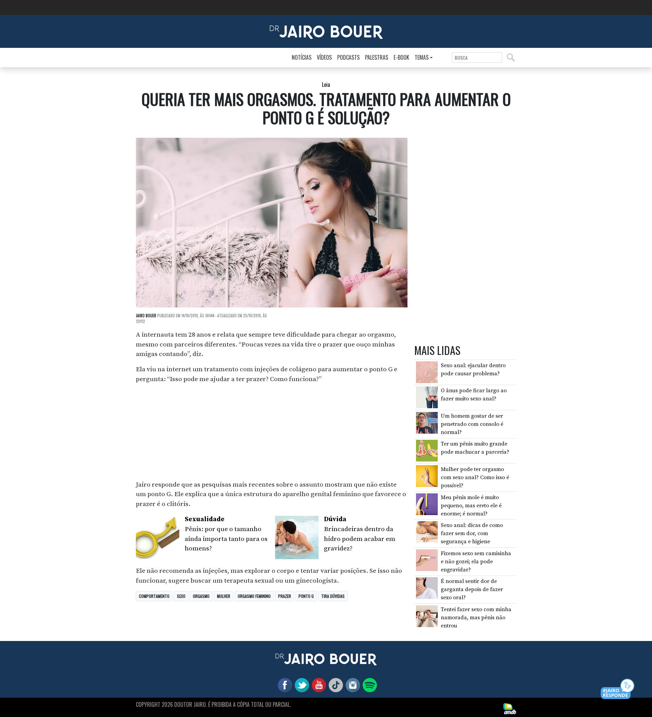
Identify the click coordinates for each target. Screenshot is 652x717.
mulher (223, 596)
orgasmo (201, 596)
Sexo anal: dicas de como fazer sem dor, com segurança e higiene (472, 533)
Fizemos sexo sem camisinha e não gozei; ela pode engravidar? (476, 561)
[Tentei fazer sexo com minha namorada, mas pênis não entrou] (427, 615)
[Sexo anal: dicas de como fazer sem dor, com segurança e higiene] (427, 531)
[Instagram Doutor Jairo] (351, 684)
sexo (181, 596)
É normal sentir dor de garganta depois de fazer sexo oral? (472, 589)
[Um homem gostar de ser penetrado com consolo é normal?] (427, 422)
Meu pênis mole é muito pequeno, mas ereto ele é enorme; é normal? (471, 505)
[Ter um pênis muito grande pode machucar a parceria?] (427, 450)
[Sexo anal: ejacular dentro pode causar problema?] (427, 372)
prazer (284, 596)
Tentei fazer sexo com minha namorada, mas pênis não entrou (476, 617)
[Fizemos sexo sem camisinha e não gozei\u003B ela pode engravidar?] (427, 559)
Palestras (376, 57)
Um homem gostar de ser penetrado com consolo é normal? (472, 424)
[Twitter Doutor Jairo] (300, 684)
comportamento (154, 596)
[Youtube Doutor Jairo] (317, 684)
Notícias (301, 57)
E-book (401, 57)
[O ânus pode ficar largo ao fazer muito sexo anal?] (427, 397)
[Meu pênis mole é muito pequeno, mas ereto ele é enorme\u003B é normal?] (427, 503)
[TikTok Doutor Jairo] (334, 684)
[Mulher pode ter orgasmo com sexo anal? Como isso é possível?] (427, 475)
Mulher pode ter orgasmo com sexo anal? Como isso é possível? (475, 477)
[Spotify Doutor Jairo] (368, 684)
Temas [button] (422, 57)
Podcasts (348, 57)
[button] (618, 689)
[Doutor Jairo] (326, 30)
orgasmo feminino (254, 596)
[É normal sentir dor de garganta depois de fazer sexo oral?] (427, 587)
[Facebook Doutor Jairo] (283, 684)
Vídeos (324, 57)
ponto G (306, 596)
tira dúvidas (333, 596)
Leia (326, 84)
